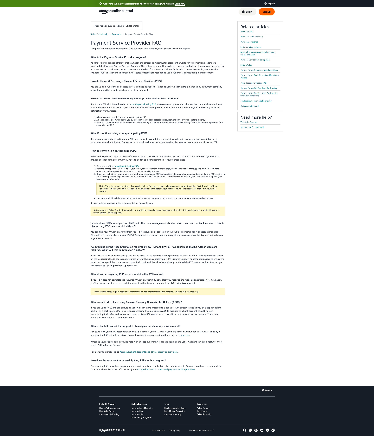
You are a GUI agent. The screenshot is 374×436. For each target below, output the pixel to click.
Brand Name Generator (174, 411)
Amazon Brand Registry (142, 408)
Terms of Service (158, 430)
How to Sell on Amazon (109, 408)
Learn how (180, 3)
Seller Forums (203, 408)
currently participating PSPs (126, 166)
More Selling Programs (141, 417)
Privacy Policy (174, 430)
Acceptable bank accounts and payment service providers (148, 351)
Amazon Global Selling (109, 414)
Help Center (202, 411)
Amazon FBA (137, 411)
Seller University (204, 414)
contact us (184, 335)
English (268, 390)
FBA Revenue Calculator (174, 408)
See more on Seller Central (252, 127)
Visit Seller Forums (248, 122)
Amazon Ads (137, 414)
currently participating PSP (142, 104)
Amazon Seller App (172, 414)
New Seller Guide (106, 411)
